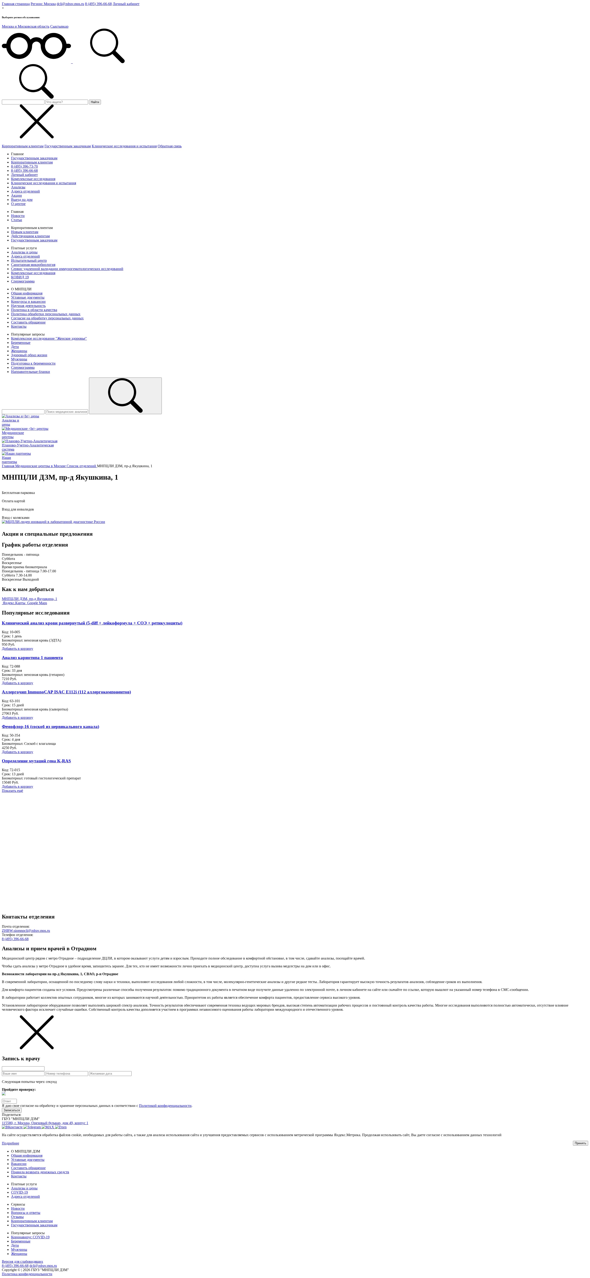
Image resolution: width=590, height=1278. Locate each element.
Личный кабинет (126, 4)
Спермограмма (23, 281)
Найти (95, 102)
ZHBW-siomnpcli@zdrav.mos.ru (26, 931)
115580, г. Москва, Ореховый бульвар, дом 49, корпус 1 (45, 1123)
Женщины (19, 351)
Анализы (18, 187)
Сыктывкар (59, 26)
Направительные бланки (30, 372)
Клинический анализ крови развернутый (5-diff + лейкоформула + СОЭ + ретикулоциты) (92, 623)
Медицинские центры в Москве (41, 466)
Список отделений (82, 466)
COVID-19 (19, 1192)
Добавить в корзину (17, 649)
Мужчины (19, 359)
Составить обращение (28, 322)
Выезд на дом (21, 200)
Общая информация (26, 293)
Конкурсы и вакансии (28, 301)
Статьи (16, 220)
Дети (15, 347)
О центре (18, 204)
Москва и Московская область (25, 26)
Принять (580, 1143)
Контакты (19, 326)
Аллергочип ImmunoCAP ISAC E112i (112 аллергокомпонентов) (66, 692)
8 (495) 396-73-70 (24, 166)
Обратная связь (170, 146)
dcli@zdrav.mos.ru (70, 4)
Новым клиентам (24, 232)
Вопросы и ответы (25, 1213)
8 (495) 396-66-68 (98, 4)
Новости (18, 216)
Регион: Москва (43, 4)
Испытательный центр (29, 260)
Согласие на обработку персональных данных (47, 318)
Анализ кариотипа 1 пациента (32, 657)
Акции (16, 195)
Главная (8, 466)
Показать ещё (12, 791)
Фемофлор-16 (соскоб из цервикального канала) (50, 726)
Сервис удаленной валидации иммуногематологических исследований (67, 269)
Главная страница (16, 4)
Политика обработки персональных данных (45, 314)
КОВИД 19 (20, 277)
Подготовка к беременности (33, 363)
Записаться (12, 1110)
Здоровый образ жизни (29, 355)
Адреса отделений (25, 191)
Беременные (20, 343)
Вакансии (19, 1164)
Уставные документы (27, 297)
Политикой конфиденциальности (165, 1106)
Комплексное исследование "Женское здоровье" (49, 338)
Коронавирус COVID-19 (30, 1237)
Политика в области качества (34, 310)
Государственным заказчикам (67, 146)
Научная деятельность (28, 306)
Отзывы (17, 1217)
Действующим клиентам (30, 236)
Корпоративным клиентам (23, 146)
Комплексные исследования (33, 179)
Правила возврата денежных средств (40, 1172)
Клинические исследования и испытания (124, 146)
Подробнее (10, 1143)
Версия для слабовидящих (22, 1261)
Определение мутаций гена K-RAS (36, 760)
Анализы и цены (24, 252)
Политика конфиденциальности (27, 1274)
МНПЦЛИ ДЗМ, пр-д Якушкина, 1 (29, 599)
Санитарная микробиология (33, 265)
